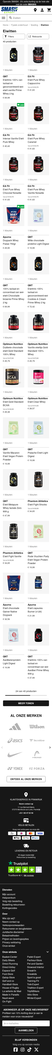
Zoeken (17, 17)
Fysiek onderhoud (19, 24)
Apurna (7, 237)
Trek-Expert (33, 984)
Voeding (34, 24)
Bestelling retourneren (13, 904)
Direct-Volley (8, 967)
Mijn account (8, 894)
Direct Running (10, 963)
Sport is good (34, 977)
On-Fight (6, 1001)
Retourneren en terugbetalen (17, 928)
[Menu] (3, 17)
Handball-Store (10, 984)
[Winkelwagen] (49, 10)
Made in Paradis (10, 994)
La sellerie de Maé (11, 991)
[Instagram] (22, 1050)
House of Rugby (10, 987)
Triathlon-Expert (35, 987)
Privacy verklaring (11, 942)
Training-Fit (33, 980)
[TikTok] (29, 1050)
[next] (50, 747)
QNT (5, 76)
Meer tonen (26, 703)
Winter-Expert (34, 998)
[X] (36, 1050)
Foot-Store (7, 974)
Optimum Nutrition (13, 344)
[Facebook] (15, 1050)
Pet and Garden (35, 963)
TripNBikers (33, 991)
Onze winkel (8, 945)
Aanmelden (26, 1030)
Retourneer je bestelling (26, 857)
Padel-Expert (34, 956)
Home (5, 24)
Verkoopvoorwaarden (13, 925)
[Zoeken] (10, 17)
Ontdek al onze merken (26, 779)
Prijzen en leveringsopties (15, 939)
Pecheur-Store (34, 960)
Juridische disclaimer (13, 932)
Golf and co (8, 980)
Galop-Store (8, 977)
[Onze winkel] (35, 10)
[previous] (2, 747)
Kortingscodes (9, 908)
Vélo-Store (32, 994)
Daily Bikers (8, 960)
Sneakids (32, 974)
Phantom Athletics (38, 501)
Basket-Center (9, 956)
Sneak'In (31, 970)
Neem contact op (26, 804)
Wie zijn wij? (8, 918)
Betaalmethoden (10, 935)
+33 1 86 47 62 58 (26, 813)
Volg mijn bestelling (12, 901)
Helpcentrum (8, 897)
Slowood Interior (35, 967)
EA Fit (31, 76)
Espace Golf (8, 970)
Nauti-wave (8, 998)
